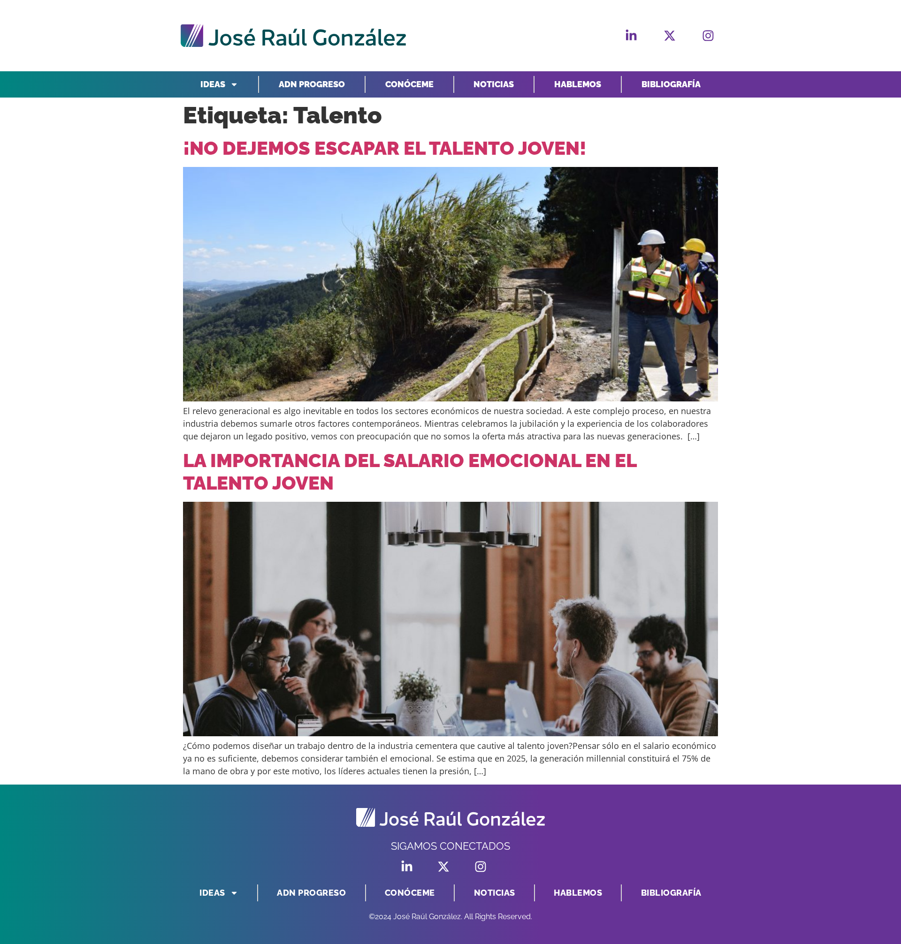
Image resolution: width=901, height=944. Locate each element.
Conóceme (409, 84)
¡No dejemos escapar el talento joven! (384, 148)
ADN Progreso (312, 84)
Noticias (493, 84)
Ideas (212, 84)
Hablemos (577, 84)
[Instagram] (708, 35)
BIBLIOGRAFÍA (671, 84)
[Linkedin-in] (631, 35)
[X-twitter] (669, 35)
